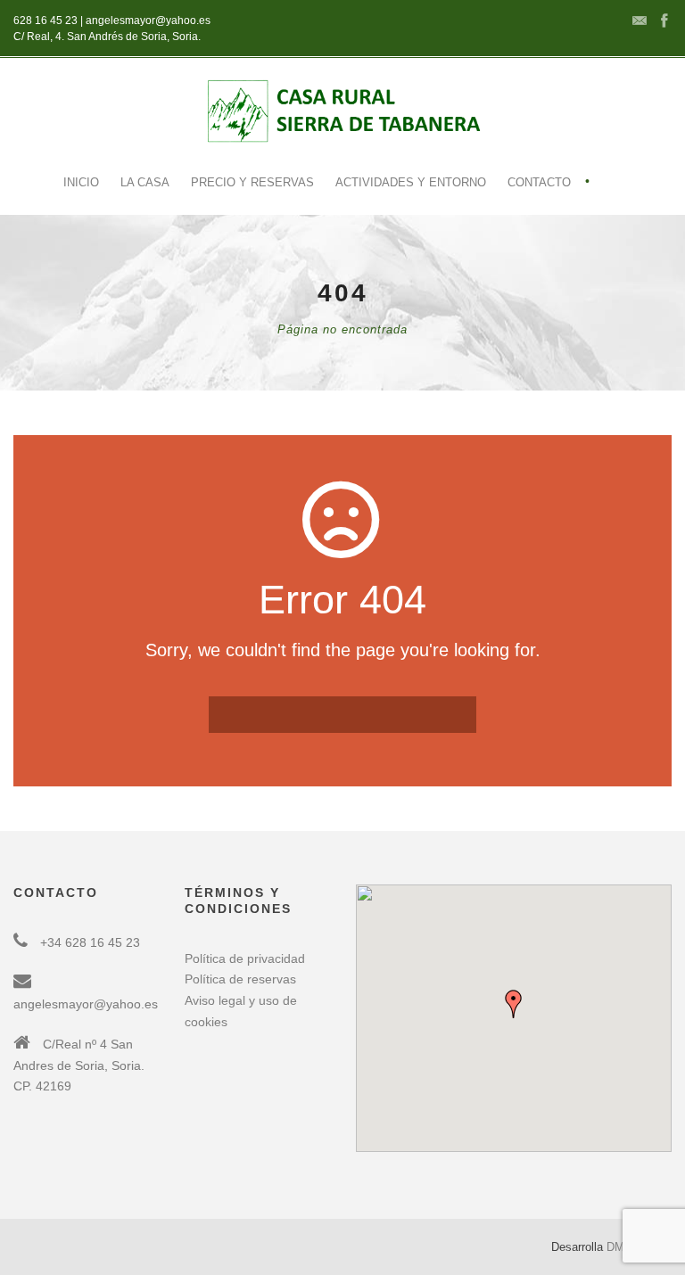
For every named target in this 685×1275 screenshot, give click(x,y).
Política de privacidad (245, 958)
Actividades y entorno (410, 182)
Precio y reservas (252, 182)
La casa (144, 182)
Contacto (539, 182)
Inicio (81, 182)
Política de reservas (240, 979)
